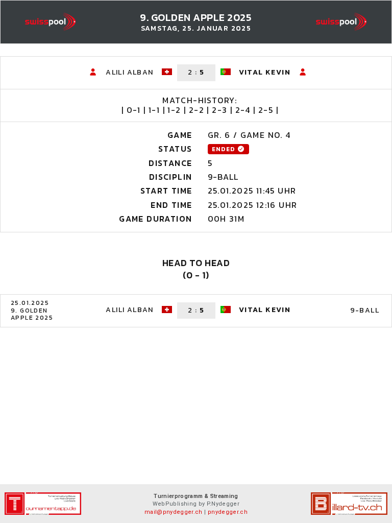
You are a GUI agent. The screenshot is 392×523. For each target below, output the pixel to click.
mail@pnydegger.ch (173, 512)
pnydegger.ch (228, 512)
